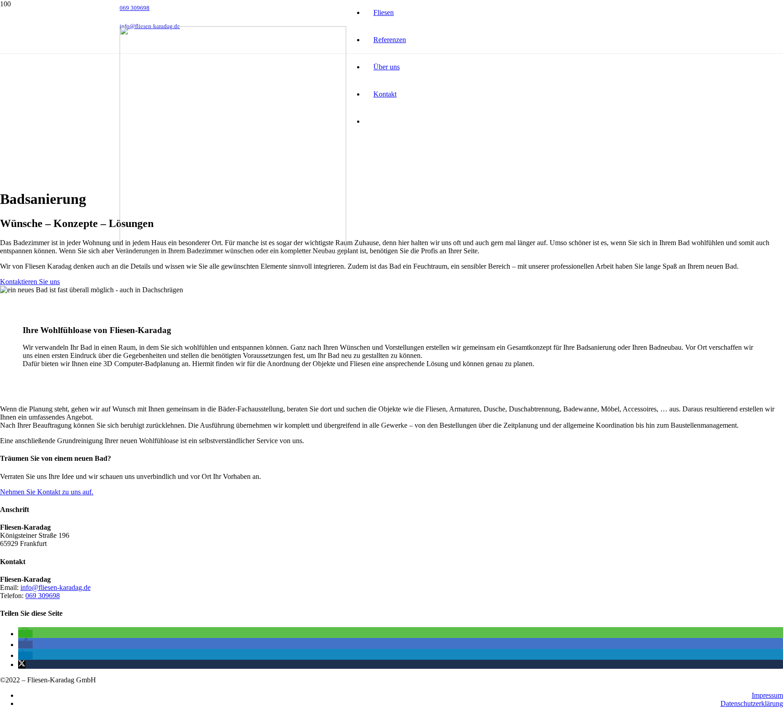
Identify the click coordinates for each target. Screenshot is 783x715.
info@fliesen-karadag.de (55, 587)
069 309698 (42, 595)
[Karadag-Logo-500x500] (233, 250)
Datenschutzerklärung (751, 703)
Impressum (767, 695)
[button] (25, 634)
